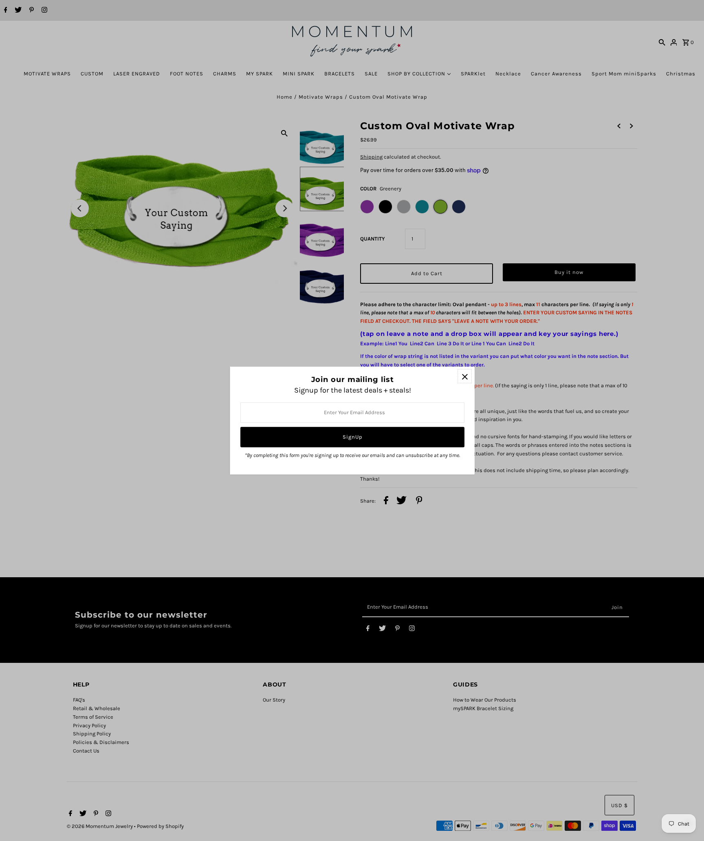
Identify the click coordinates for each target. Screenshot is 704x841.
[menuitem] (47, 73)
